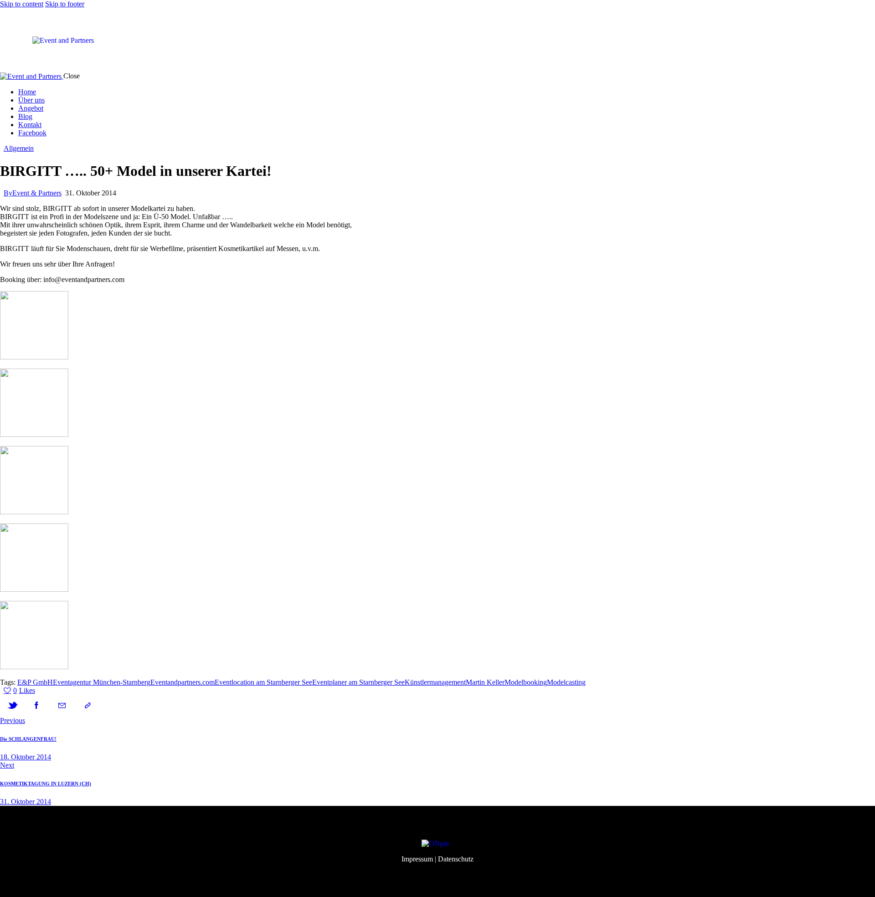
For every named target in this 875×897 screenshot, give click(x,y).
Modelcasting (566, 682)
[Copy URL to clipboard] (87, 706)
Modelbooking (525, 682)
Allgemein (19, 148)
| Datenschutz (454, 859)
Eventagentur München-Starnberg (101, 682)
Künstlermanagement (435, 682)
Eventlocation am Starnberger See (263, 682)
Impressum (417, 859)
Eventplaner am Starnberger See (358, 682)
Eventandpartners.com (182, 682)
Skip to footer (64, 4)
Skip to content (21, 4)
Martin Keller (485, 682)
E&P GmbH (35, 682)
